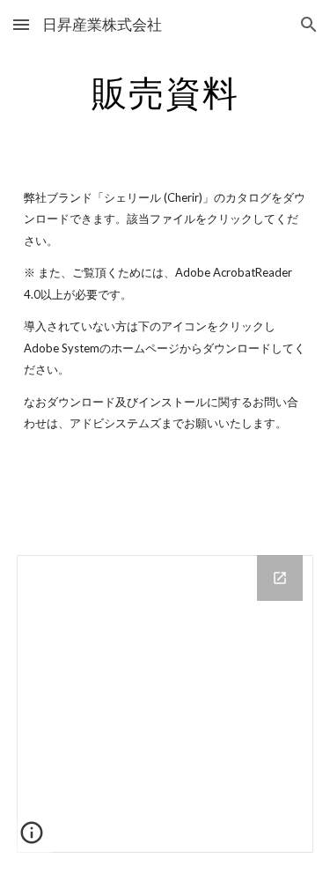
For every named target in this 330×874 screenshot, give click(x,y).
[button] (21, 24)
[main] (165, 92)
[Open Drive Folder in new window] (280, 578)
